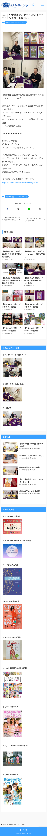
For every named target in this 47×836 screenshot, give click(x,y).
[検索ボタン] (33, 5)
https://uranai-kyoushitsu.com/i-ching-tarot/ (20, 182)
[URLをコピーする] (40, 209)
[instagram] (26, 830)
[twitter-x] (23, 830)
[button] (7, 209)
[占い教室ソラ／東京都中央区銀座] (14, 5)
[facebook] (21, 830)
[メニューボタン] (42, 5)
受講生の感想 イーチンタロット (16, 22)
